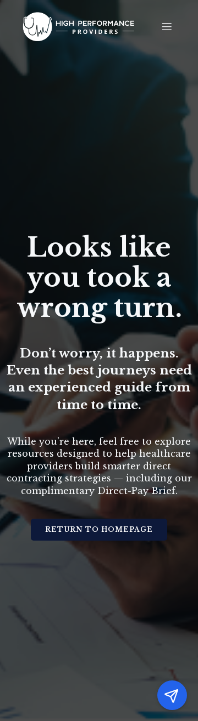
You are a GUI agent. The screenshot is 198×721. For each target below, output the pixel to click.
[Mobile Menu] (166, 26)
